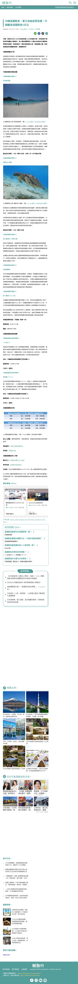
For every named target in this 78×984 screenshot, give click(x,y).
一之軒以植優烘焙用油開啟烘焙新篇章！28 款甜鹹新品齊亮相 (16, 890)
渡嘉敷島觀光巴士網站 (17, 460)
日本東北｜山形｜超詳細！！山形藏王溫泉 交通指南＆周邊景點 (26, 595)
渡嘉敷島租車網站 (16, 465)
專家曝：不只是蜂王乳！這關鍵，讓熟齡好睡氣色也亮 (41, 793)
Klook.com (6, 954)
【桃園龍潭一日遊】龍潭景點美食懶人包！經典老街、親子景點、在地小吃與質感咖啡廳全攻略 (16, 877)
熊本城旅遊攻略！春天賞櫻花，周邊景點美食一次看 (25, 809)
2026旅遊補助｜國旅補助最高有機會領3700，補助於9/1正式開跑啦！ (16, 864)
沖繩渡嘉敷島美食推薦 (10, 334)
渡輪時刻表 (12, 450)
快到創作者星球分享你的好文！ (65, 7)
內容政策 (24, 969)
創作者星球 (15, 969)
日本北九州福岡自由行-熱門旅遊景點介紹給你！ (24, 582)
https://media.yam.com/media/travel (29, 973)
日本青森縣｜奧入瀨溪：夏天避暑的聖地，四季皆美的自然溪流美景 (25, 601)
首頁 (2, 7)
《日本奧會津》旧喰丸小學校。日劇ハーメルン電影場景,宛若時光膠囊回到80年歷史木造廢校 (25, 577)
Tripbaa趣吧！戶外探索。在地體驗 (30, 29)
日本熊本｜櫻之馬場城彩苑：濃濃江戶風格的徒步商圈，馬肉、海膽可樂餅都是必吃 (41, 809)
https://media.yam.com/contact (30, 975)
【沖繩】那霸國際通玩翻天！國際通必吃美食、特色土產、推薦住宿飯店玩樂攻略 (25, 793)
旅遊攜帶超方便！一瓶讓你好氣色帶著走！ (21, 588)
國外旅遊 (10, 7)
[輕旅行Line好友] (45, 980)
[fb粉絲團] (31, 980)
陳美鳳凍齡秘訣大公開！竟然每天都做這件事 (10, 793)
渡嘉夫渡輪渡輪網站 (16, 446)
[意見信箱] (40, 980)
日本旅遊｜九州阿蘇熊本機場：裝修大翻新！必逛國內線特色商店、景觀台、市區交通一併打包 (10, 809)
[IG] (36, 980)
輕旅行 (7, 3)
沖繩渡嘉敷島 (7, 52)
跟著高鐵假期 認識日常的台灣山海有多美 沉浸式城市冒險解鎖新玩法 (16, 870)
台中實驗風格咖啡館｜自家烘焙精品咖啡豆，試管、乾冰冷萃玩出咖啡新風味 (16, 897)
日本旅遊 (18, 7)
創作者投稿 (6, 969)
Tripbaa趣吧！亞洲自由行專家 (35, 121)
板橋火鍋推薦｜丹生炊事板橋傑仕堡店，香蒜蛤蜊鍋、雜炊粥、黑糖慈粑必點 (16, 884)
